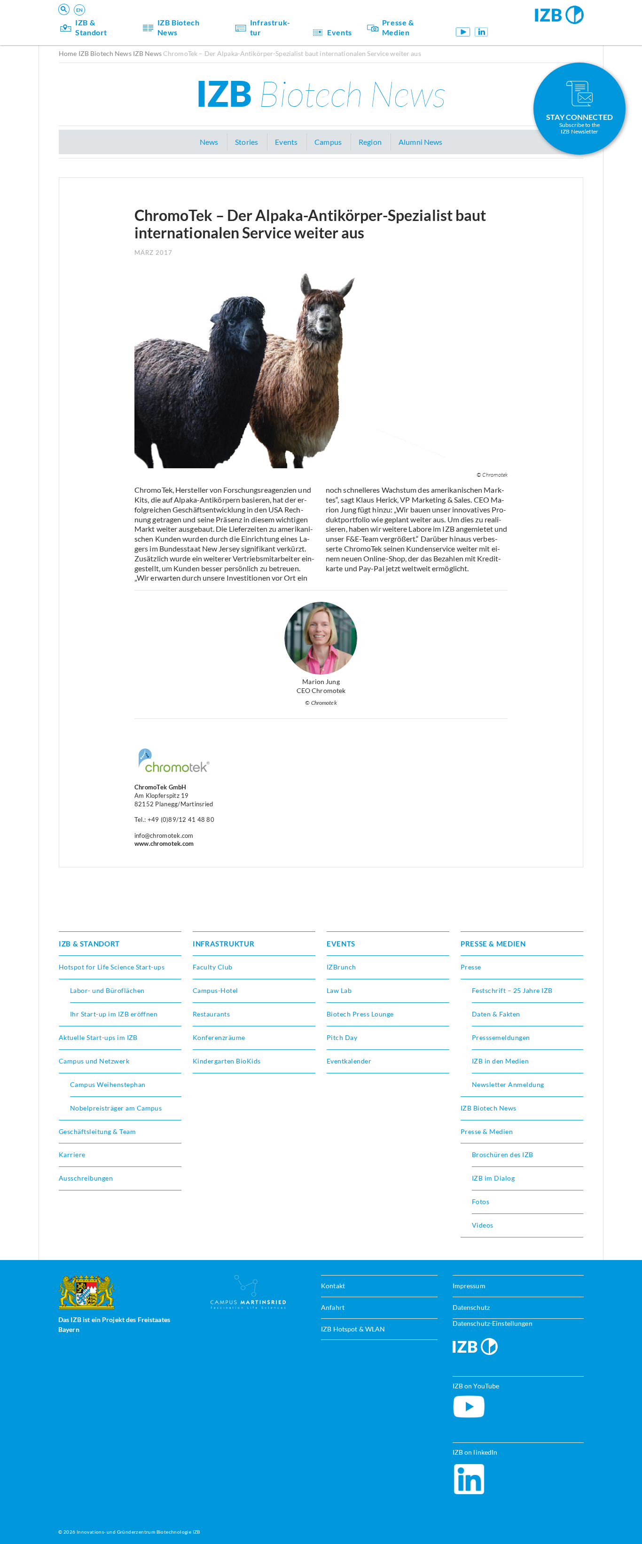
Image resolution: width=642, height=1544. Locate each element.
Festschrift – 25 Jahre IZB (512, 990)
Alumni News (420, 141)
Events (339, 32)
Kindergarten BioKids (227, 1061)
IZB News (147, 53)
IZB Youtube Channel (463, 32)
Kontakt (333, 1286)
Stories (246, 141)
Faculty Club (213, 967)
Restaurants (211, 1014)
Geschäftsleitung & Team (97, 1131)
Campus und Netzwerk (94, 1061)
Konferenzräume (219, 1037)
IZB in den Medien (500, 1061)
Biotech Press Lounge (360, 1014)
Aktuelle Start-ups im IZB (98, 1037)
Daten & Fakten (496, 1014)
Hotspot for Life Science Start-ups (111, 967)
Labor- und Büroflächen (107, 990)
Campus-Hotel (215, 990)
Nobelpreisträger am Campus (116, 1108)
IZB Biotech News (178, 27)
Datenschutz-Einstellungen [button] (492, 1323)
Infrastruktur (270, 27)
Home (68, 53)
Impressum (469, 1286)
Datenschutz (471, 1307)
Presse (471, 967)
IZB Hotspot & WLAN (353, 1329)
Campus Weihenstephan (108, 1084)
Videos (482, 1225)
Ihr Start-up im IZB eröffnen (113, 1014)
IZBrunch (341, 967)
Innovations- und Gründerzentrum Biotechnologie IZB (138, 1532)
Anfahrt (332, 1307)
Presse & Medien (398, 27)
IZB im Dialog (493, 1178)
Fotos (480, 1201)
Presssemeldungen (501, 1037)
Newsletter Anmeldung (508, 1084)
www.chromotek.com (164, 843)
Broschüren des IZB (502, 1154)
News (209, 141)
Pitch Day (342, 1037)
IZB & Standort (91, 27)
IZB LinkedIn (481, 32)
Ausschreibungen (86, 1178)
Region (370, 141)
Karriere (72, 1154)
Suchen (204, 22)
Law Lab (339, 990)
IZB (321, 93)
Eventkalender (349, 1061)
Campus (328, 141)
